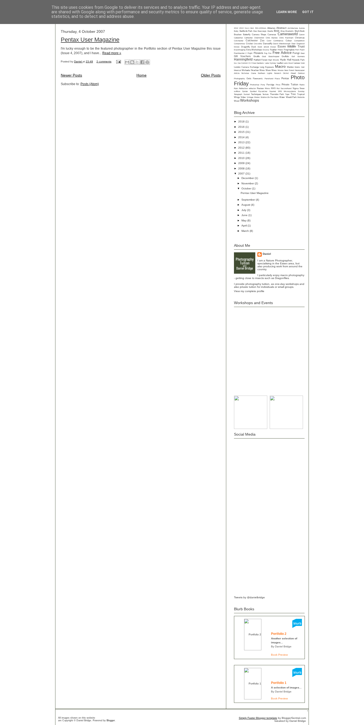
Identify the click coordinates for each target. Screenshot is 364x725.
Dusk (260, 47)
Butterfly (246, 34)
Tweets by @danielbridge (249, 597)
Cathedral (248, 38)
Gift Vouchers (242, 56)
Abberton (271, 28)
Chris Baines (272, 38)
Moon (268, 70)
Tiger (287, 94)
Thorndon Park (277, 94)
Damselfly (267, 43)
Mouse (281, 70)
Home (141, 75)
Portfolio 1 (278, 683)
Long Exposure (267, 67)
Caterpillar (238, 38)
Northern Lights (265, 73)
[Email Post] (118, 61)
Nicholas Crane (248, 73)
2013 (241, 28)
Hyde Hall (285, 59)
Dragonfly (245, 47)
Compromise (239, 43)
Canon (302, 34)
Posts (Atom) (89, 84)
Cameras (272, 34)
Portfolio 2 (278, 634)
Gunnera (301, 56)
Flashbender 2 (240, 53)
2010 (241, 158)
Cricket (249, 43)
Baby (236, 31)
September (248, 199)
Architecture (293, 28)
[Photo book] (297, 627)
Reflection (243, 88)
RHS (273, 88)
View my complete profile (249, 291)
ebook (266, 47)
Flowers (258, 52)
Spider (245, 91)
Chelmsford (259, 38)
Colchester (238, 40)
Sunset (247, 94)
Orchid (286, 73)
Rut (278, 88)
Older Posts (211, 75)
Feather (273, 50)
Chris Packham (286, 38)
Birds (277, 31)
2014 (241, 137)
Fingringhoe (289, 50)
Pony (263, 84)
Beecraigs (262, 31)
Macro (280, 66)
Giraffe (256, 56)
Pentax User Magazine (90, 39)
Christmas (300, 37)
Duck (253, 47)
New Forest (289, 70)
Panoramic (258, 78)
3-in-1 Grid (249, 28)
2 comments (103, 61)
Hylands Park (298, 60)
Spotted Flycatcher (258, 91)
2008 (241, 168)
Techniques (256, 94)
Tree (293, 94)
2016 (241, 126)
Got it (308, 12)
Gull (293, 56)
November (248, 183)
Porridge (270, 84)
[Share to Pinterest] (147, 62)
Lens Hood (288, 63)
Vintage (250, 97)
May (244, 220)
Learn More (286, 12)
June (244, 215)
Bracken (237, 34)
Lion (303, 63)
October (246, 188)
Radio (302, 84)
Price (278, 84)
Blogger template (266, 717)
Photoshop (254, 84)
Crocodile (258, 43)
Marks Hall (300, 67)
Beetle (270, 31)
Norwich (277, 73)
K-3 (250, 63)
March (245, 230)
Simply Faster (247, 717)
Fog (265, 53)
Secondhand (286, 88)
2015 (241, 131)
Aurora (302, 28)
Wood (236, 101)
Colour (289, 40)
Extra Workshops (254, 49)
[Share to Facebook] (142, 62)
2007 (241, 173)
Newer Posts (71, 75)
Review (260, 88)
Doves (237, 47)
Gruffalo (285, 56)
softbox (237, 91)
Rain (236, 88)
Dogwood (301, 43)
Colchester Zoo (255, 40)
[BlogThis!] (132, 62)
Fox (270, 53)
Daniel (78, 61)
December (248, 178)
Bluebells (289, 31)
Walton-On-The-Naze (269, 97)
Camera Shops (259, 34)
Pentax (285, 78)
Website (301, 97)
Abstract (281, 27)
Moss (274, 70)
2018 (241, 121)
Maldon (290, 67)
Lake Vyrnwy (270, 63)
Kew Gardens (258, 63)
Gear (303, 53)
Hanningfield (243, 59)
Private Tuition (290, 84)
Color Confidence (275, 40)
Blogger (111, 720)
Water (282, 97)
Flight (250, 53)
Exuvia (266, 50)
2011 (241, 152)
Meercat (237, 70)
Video (243, 97)
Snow (302, 88)
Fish (297, 50)
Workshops (249, 100)
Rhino (267, 88)
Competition (299, 40)
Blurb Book (300, 31)
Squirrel (272, 91)
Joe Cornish (242, 63)
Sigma (295, 88)
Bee (255, 31)
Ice (235, 63)
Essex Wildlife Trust (291, 46)
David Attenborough (281, 43)
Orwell (293, 73)
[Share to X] (137, 62)
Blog (283, 31)
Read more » (111, 53)
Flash (302, 50)
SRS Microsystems (287, 91)
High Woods (273, 60)
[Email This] (127, 62)
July (244, 210)
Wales (257, 97)
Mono (262, 70)
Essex (273, 47)
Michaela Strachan (250, 70)
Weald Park (291, 97)
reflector (252, 88)
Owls (248, 78)
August (246, 204)
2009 (241, 163)
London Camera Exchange (246, 67)
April (244, 225)
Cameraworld (288, 34)
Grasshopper (273, 56)
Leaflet (280, 63)
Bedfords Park (246, 31)
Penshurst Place (272, 78)
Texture (265, 94)
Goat (264, 56)
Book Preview (279, 654)
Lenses (297, 63)
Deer (294, 43)
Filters (280, 50)
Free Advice (282, 53)
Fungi (296, 52)
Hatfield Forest (260, 60)
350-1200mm (260, 28)
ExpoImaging (239, 50)
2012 (236, 28)
